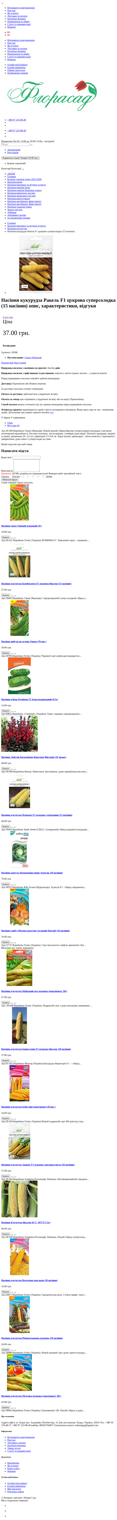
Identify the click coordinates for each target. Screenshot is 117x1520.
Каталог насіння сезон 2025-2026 (24, 179)
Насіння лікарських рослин (21, 196)
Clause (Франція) (33, 357)
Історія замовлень (16, 67)
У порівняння (18, 417)
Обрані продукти (16, 70)
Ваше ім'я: (6, 457)
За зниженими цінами (18, 218)
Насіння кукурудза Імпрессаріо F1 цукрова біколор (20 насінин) (36, 1049)
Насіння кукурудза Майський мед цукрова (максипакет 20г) (34, 991)
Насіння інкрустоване (18, 198)
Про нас (11, 10)
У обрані (5, 417)
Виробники (13, 1463)
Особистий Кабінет (17, 64)
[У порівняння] (15, 538)
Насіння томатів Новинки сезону (24, 190)
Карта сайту (13, 1468)
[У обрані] (12, 538)
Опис (10, 423)
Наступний (20, 362)
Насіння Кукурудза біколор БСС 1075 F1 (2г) (25, 1222)
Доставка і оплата (16, 1442)
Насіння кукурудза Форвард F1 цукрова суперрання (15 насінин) (36, 815)
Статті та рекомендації (19, 24)
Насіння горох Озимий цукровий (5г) (21, 526)
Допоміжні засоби (16, 215)
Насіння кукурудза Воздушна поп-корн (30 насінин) (29, 1280)
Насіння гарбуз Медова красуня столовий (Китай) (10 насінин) (35, 930)
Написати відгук (9, 479)
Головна (11, 176)
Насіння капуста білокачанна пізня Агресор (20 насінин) (32, 873)
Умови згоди (14, 1448)
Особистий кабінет (17, 1483)
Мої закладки (14, 1489)
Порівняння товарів (17, 73)
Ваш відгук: (7, 470)
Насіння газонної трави (19, 207)
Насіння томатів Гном (18, 187)
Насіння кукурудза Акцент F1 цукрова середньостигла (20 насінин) (37, 1164)
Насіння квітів (14, 182)
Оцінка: (5, 476)
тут (51, 412)
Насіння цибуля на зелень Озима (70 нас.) (23, 641)
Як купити (12, 13)
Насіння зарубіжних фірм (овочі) (24, 204)
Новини (11, 27)
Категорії (6, 168)
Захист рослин (14, 209)
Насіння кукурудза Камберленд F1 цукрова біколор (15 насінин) (36, 583)
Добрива (11, 212)
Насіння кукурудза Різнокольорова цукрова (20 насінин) (32, 1338)
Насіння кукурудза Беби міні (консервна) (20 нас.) (28, 1107)
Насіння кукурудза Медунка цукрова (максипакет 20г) (31, 1396)
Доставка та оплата (17, 16)
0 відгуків (8, 317)
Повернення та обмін (18, 21)
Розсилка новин (15, 1491)
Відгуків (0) (13, 425)
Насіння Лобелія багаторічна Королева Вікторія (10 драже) (33, 757)
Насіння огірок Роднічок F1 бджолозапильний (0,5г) (29, 699)
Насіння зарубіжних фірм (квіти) (24, 201)
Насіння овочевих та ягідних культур (26, 184)
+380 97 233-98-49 (16, 120)
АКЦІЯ (11, 173)
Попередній (7, 362)
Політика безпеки (16, 18)
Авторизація (13, 149)
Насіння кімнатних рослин (21, 193)
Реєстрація (12, 152)
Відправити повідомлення (21, 7)
